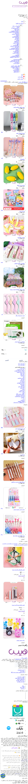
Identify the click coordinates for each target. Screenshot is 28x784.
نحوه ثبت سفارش (21, 681)
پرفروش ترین (14, 543)
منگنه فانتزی (16, 45)
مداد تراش (16, 28)
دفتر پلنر (23, 379)
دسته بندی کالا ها (19, 23)
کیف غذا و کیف (21, 386)
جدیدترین (4, 543)
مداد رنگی (22, 374)
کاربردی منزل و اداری (14, 61)
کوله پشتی (16, 39)
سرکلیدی (17, 55)
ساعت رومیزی (16, 53)
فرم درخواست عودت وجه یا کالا (18, 672)
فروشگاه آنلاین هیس (23, 82)
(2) (21, 363)
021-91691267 (18, 659)
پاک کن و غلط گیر (15, 27)
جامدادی (17, 50)
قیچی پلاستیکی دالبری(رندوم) (18, 569)
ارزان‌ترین (25, 544)
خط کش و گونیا (15, 37)
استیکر (17, 34)
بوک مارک (17, 42)
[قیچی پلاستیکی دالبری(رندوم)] (14, 567)
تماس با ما (22, 687)
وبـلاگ (23, 686)
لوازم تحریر (22, 368)
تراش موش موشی (21, 640)
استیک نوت (16, 36)
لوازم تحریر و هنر (16, 25)
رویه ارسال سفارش (20, 680)
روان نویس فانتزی (15, 30)
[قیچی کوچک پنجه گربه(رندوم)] (14, 602)
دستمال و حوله (16, 67)
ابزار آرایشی (16, 71)
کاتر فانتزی (16, 41)
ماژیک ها (17, 32)
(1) (21, 365)
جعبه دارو (17, 62)
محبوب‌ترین (8, 543)
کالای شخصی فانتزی (15, 65)
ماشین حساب (16, 43)
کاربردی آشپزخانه (15, 60)
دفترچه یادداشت (15, 33)
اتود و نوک (17, 29)
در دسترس (16, 544)
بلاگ (22, 74)
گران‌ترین (21, 544)
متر (18, 54)
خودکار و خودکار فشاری (14, 31)
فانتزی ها (17, 47)
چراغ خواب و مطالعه (14, 57)
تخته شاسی (16, 52)
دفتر (24, 376)
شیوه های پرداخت (21, 679)
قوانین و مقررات (21, 676)
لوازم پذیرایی (16, 63)
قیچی (18, 44)
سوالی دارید (20, 76)
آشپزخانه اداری (16, 59)
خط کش (23, 385)
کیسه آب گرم (16, 69)
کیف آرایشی (16, 70)
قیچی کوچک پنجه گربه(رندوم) (18, 605)
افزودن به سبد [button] (21, 575)
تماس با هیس (20, 78)
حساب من (22, 671)
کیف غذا (17, 38)
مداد (18, 26)
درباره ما (23, 688)
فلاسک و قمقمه (15, 56)
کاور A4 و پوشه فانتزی (14, 49)
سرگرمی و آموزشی (14, 46)
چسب (17, 40)
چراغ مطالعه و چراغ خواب (19, 402)
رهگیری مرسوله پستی (20, 678)
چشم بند (17, 68)
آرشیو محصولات (21, 669)
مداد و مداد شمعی (21, 372)
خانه (22, 21)
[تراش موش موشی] (14, 638)
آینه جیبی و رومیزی (15, 66)
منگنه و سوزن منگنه (20, 394)
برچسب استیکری (15, 48)
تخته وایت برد (16, 51)
